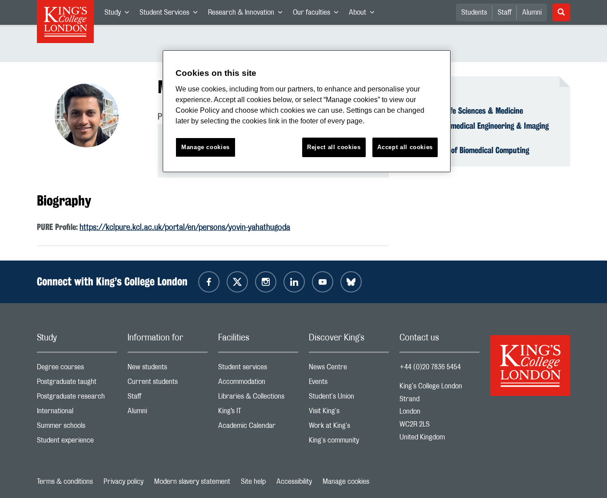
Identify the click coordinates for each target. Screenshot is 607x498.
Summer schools (77, 427)
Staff (504, 12)
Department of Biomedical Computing (469, 150)
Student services (258, 369)
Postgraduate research (77, 398)
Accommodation (258, 383)
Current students (168, 383)
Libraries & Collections (258, 398)
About (364, 14)
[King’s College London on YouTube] (322, 281)
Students (474, 12)
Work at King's (349, 427)
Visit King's (349, 413)
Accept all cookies (405, 147)
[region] (306, 111)
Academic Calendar (258, 427)
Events (349, 383)
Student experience (77, 442)
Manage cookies (346, 481)
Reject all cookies (334, 147)
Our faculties (318, 14)
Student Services (171, 14)
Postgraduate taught (77, 383)
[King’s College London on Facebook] (209, 281)
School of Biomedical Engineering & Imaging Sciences (479, 130)
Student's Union (349, 398)
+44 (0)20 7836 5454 (430, 367)
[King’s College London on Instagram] (265, 281)
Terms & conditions (65, 481)
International (77, 413)
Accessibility (294, 481)
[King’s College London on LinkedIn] (294, 281)
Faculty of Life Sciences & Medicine (466, 110)
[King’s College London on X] (237, 281)
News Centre (349, 369)
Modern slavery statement (192, 481)
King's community (349, 442)
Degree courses (77, 369)
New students (168, 369)
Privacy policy (124, 481)
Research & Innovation (248, 14)
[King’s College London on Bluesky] (351, 281)
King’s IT (258, 413)
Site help (253, 481)
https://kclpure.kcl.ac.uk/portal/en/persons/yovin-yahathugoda (185, 228)
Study (119, 14)
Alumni (532, 12)
